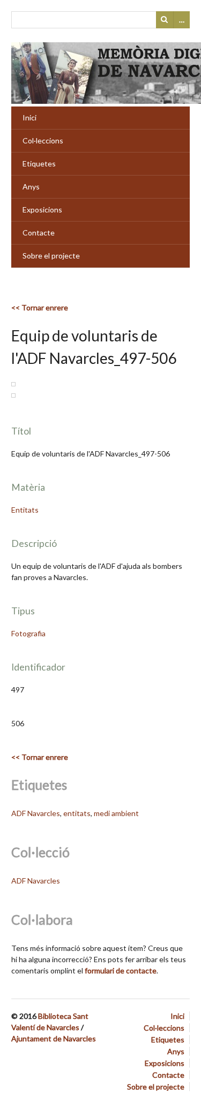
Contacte (39, 232)
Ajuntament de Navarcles (53, 1038)
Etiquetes (39, 163)
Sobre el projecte (51, 255)
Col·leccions (43, 140)
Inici (29, 117)
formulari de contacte (121, 970)
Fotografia (28, 633)
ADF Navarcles (35, 813)
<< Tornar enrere (39, 307)
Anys (31, 186)
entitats (77, 813)
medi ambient (116, 813)
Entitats (25, 509)
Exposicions (42, 209)
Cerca (164, 19)
